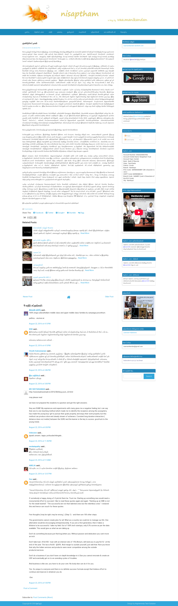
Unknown (33, 433)
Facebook (39, 213)
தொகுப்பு (123, 32)
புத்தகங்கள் (95, 32)
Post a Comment (30, 588)
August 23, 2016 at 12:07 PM (40, 474)
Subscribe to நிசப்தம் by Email (133, 360)
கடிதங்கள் (82, 32)
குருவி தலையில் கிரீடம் (42, 277)
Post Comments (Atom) (43, 597)
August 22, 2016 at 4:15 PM (39, 345)
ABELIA (32, 465)
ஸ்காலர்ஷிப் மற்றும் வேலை (43, 228)
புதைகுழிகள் (38, 265)
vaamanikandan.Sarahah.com (133, 46)
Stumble (72, 213)
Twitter (50, 213)
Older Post (109, 297)
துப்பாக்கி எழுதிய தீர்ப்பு (42, 240)
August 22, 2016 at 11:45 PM (40, 441)
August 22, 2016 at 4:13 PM (39, 324)
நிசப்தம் (39, 604)
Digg (82, 213)
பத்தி (50, 32)
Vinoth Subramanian (37, 351)
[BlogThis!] (30, 217)
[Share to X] (33, 217)
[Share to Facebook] (35, 217)
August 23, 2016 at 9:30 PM (39, 583)
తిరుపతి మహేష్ (35, 310)
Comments (130, 140)
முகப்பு (27, 32)
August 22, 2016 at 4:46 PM (39, 370)
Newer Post (27, 297)
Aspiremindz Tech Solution (145, 604)
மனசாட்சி (37, 252)
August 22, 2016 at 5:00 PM (39, 384)
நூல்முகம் (70, 32)
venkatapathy (34, 446)
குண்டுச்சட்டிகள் (29, 43)
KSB (31, 329)
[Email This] (28, 217)
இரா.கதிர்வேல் (34, 375)
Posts (128, 136)
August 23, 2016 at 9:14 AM (40, 460)
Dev (30, 479)
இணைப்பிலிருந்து (138, 116)
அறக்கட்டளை (39, 32)
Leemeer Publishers (130, 332)
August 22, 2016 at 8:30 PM (39, 427)
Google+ (61, 213)
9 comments (28, 209)
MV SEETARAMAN (37, 389)
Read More (85, 233)
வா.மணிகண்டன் (110, 32)
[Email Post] (24, 217)
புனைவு (59, 32)
